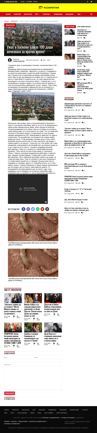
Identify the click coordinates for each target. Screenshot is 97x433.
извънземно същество (26, 73)
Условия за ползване (68, 417)
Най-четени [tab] (70, 27)
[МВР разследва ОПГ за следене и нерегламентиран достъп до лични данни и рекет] (69, 87)
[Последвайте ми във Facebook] (87, 1)
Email (36, 357)
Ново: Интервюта (62, 413)
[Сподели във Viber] (28, 209)
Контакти (14, 421)
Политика (46, 14)
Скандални (69, 14)
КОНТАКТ (35, 2)
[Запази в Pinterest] (42, 209)
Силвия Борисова (18, 61)
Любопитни (28, 14)
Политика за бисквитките (12, 423)
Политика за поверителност (51, 417)
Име (6, 357)
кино (5, 413)
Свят (36, 14)
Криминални (58, 14)
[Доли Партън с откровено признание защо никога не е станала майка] (53, 332)
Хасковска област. (33, 81)
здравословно (74, 410)
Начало (23, 2)
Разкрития (17, 14)
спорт (12, 413)
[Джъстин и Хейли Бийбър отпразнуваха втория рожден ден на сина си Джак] (53, 302)
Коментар (7, 364)
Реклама (6, 421)
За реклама (29, 2)
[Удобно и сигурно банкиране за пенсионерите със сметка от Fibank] (33, 332)
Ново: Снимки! (48, 413)
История (85, 410)
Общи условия (22, 421)
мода (39, 413)
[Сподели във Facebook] (23, 209)
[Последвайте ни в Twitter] (91, 1)
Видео (32, 413)
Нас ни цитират (22, 413)
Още (78, 14)
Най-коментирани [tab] (83, 27)
